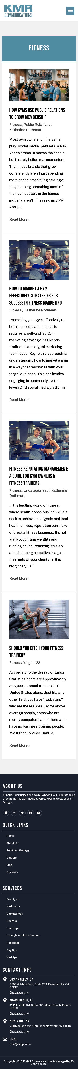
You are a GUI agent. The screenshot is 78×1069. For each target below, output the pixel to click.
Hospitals (12, 942)
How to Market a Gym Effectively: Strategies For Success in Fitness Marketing (35, 295)
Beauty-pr (12, 899)
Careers (11, 857)
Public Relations (37, 125)
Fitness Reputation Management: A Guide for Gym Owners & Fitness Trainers (38, 476)
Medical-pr (13, 906)
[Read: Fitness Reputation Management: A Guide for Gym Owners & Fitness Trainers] (39, 440)
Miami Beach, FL (22, 1000)
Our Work (12, 872)
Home (10, 835)
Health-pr (12, 928)
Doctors (11, 921)
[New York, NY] (5, 1021)
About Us (12, 843)
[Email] (5, 1039)
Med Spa (11, 957)
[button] (70, 11)
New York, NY (20, 1021)
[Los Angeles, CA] (5, 979)
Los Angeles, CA (22, 979)
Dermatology (14, 913)
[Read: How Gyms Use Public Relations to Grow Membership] (39, 85)
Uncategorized (36, 490)
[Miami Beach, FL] (5, 1000)
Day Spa (11, 950)
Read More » (19, 218)
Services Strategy (18, 850)
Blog (9, 864)
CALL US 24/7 (20, 992)
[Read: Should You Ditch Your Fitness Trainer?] (39, 619)
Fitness (15, 125)
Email (14, 1039)
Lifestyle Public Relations (22, 935)
